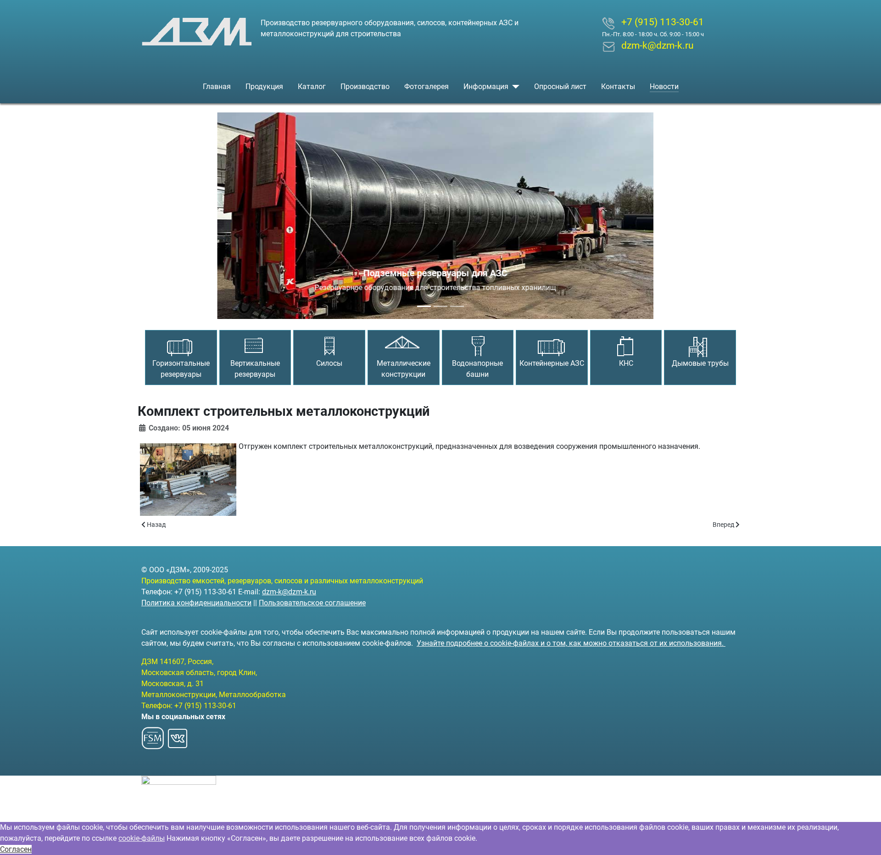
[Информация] (513, 86)
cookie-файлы (141, 838)
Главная (217, 86)
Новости (664, 86)
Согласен (16, 849)
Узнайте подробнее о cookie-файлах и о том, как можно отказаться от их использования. (571, 643)
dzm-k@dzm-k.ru (289, 591)
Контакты (618, 86)
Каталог (312, 86)
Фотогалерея (426, 86)
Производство (365, 86)
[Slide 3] (457, 306)
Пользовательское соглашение (312, 602)
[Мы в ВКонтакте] (177, 735)
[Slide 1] (424, 306)
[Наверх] (865, 838)
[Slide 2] (440, 306)
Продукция (264, 86)
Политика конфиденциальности (196, 602)
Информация (485, 86)
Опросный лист (560, 86)
